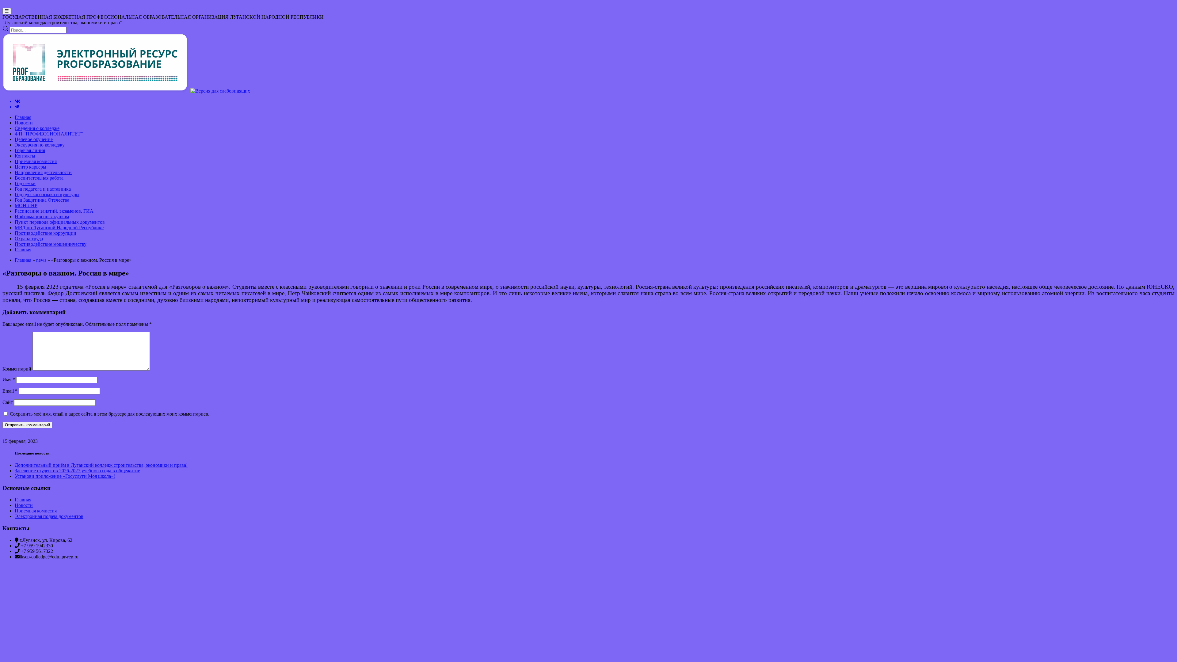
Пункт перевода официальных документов (60, 222)
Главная (23, 117)
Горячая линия (30, 150)
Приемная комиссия (36, 161)
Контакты (25, 155)
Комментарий (16, 368)
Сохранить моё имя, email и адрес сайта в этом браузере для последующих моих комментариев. (109, 414)
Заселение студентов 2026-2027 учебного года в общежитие (77, 470)
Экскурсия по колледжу (40, 144)
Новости (24, 122)
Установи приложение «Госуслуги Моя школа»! (65, 476)
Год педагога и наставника (43, 189)
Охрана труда (29, 238)
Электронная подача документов (49, 516)
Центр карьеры (30, 166)
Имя (8, 379)
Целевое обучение (34, 139)
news (41, 260)
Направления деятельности (43, 172)
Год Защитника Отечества (42, 200)
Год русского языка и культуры (47, 194)
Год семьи (25, 183)
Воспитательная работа (39, 178)
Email (9, 391)
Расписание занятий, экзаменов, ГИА (54, 211)
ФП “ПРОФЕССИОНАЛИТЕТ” (49, 133)
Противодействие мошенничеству (50, 244)
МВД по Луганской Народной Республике (59, 227)
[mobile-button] (6, 11)
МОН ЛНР (26, 205)
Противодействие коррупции (45, 233)
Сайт (7, 402)
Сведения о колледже (37, 128)
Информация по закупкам (42, 216)
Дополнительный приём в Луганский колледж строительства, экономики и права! (101, 465)
